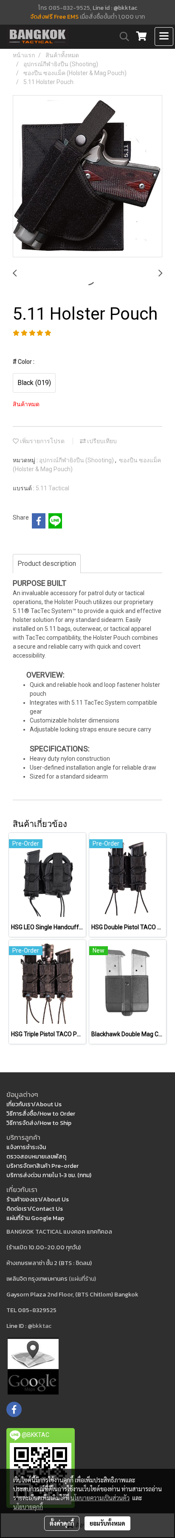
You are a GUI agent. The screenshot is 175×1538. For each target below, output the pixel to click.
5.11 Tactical (52, 488)
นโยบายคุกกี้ (28, 1506)
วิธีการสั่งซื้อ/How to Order (40, 1113)
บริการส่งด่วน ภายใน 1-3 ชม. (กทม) (48, 1175)
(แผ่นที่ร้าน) (82, 1278)
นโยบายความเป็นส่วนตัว (100, 1497)
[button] (121, 36)
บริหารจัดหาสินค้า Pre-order (42, 1165)
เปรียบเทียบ (101, 441)
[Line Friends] (33, 1365)
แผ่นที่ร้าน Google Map (35, 1218)
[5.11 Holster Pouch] (87, 177)
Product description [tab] (46, 564)
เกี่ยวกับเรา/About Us (34, 1104)
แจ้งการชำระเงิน (26, 1147)
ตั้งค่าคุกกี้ (62, 1523)
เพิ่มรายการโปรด (42, 441)
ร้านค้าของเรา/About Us (37, 1199)
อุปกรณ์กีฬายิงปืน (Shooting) (77, 460)
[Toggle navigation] (164, 36)
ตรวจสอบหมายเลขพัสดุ (36, 1156)
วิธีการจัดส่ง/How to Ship (38, 1123)
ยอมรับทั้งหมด (107, 1523)
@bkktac (39, 1325)
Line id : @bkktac (115, 7)
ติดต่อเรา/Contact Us (34, 1208)
